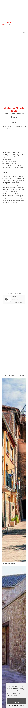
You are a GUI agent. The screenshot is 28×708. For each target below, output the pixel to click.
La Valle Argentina (8, 564)
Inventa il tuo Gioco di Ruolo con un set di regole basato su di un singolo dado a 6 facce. (17, 299)
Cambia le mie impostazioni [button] (17, 705)
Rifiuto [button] (17, 702)
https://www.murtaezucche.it (13, 128)
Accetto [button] (17, 699)
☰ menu (23, 33)
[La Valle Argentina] (14, 470)
